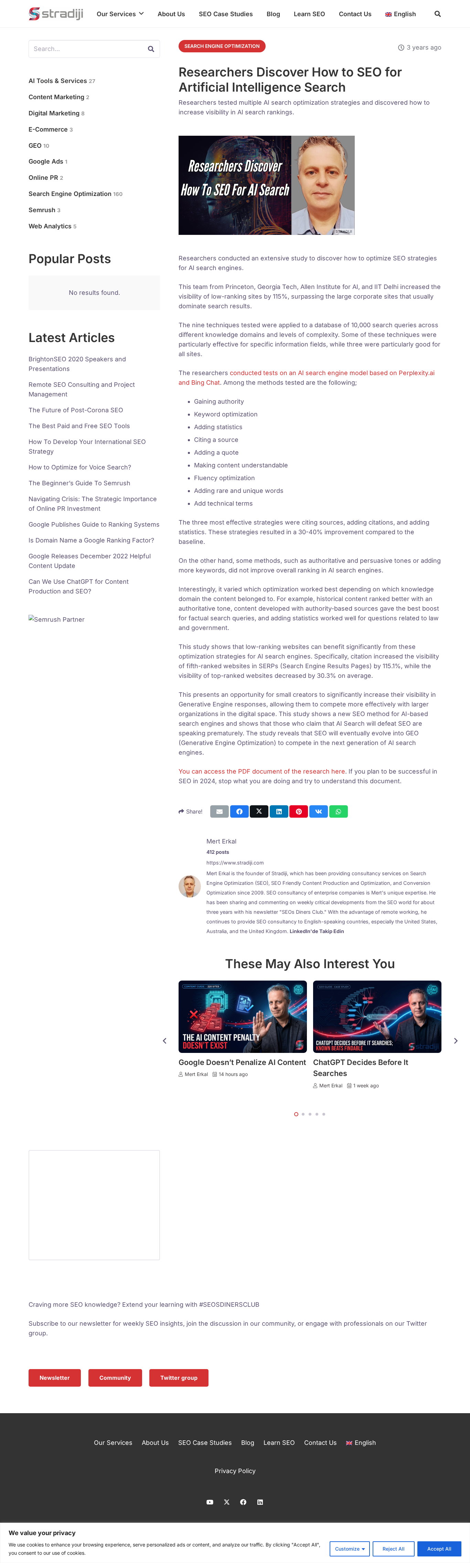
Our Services (113, 1442)
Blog (247, 1442)
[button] (141, 14)
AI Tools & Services (62, 80)
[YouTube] (210, 1502)
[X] (226, 1502)
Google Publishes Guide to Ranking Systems (94, 524)
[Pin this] (298, 811)
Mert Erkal (221, 841)
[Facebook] (243, 1502)
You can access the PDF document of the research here (262, 771)
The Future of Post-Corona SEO (76, 410)
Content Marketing (59, 97)
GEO (39, 145)
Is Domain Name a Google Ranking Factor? (91, 540)
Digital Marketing (57, 113)
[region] (235, 1543)
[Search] (151, 49)
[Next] (455, 1041)
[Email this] (219, 811)
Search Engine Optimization (75, 193)
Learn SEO (279, 1442)
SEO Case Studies (205, 1442)
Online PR (46, 177)
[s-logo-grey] (56, 14)
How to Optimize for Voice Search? (80, 467)
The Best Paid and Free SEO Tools (79, 425)
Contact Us (320, 1442)
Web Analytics (53, 226)
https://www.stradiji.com (235, 863)
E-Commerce (51, 129)
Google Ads (48, 161)
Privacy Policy (235, 1470)
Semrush (45, 210)
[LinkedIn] (260, 1502)
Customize (347, 1549)
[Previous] (164, 1041)
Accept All (439, 1549)
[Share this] (239, 811)
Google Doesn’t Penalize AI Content (242, 1062)
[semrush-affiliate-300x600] (94, 873)
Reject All (394, 1549)
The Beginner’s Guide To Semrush (79, 483)
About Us (155, 1442)
